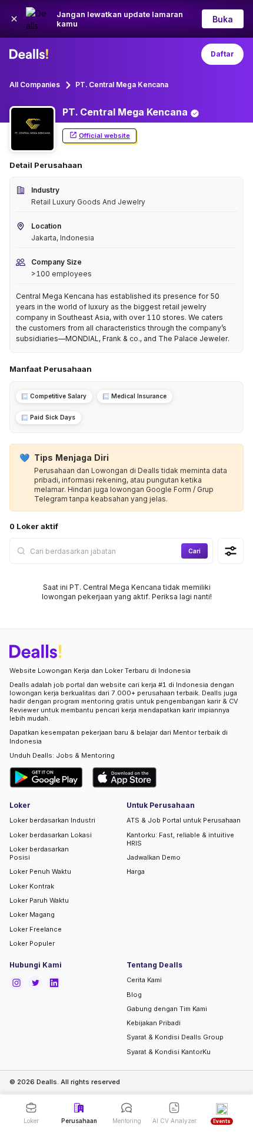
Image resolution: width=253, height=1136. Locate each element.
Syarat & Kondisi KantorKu (168, 1052)
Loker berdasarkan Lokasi (50, 835)
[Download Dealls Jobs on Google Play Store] (46, 777)
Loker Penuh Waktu (40, 871)
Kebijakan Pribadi (153, 1023)
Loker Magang (32, 914)
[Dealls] (30, 54)
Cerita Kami (144, 980)
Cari (194, 550)
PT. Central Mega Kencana (121, 84)
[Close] (14, 19)
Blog (134, 994)
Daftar (222, 53)
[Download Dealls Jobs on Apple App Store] (124, 777)
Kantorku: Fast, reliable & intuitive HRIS (180, 839)
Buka (222, 19)
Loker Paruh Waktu (39, 900)
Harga (135, 871)
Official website (104, 135)
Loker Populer (32, 943)
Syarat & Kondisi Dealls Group (175, 1037)
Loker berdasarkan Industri (52, 820)
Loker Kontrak (31, 886)
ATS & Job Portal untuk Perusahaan (183, 820)
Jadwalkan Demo (153, 857)
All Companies (34, 84)
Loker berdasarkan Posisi (39, 853)
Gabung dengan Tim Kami (166, 1009)
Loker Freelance (35, 929)
